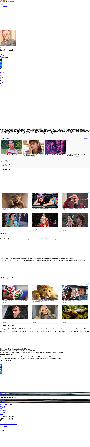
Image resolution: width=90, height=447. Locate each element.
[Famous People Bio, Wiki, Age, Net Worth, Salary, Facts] (8, 2)
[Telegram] (45, 65)
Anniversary (5, 6)
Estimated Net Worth (4, 166)
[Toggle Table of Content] (87, 159)
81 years (1, 82)
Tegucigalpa (2, 77)
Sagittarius (1, 87)
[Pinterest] (45, 63)
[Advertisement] (31, 18)
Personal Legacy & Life (4, 165)
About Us (5, 426)
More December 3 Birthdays (6, 404)
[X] (45, 60)
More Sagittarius (3, 410)
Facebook (5, 428)
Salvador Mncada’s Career (5, 161)
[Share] (45, 67)
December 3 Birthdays (3, 408)
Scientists (3, 52)
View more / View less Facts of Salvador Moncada (8, 424)
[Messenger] (45, 62)
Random (4, 9)
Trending (4, 8)
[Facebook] (45, 58)
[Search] (12, 4)
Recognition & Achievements (5, 164)
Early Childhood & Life (4, 160)
